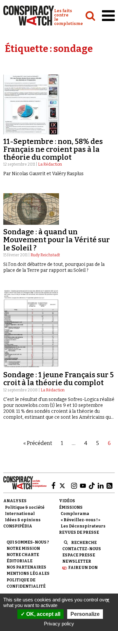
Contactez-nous (81, 549)
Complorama (75, 513)
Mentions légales (28, 573)
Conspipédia (17, 526)
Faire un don (83, 567)
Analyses (15, 501)
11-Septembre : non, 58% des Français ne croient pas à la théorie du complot (53, 149)
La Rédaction (50, 164)
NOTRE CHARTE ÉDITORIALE (23, 557)
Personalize (85, 614)
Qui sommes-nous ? (28, 542)
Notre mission (23, 548)
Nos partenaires (26, 567)
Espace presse (78, 555)
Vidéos (67, 501)
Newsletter (76, 561)
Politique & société (25, 507)
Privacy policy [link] (59, 623)
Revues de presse (79, 532)
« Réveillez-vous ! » (80, 520)
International (20, 513)
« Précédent (37, 443)
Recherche (84, 542)
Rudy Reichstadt (45, 255)
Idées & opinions (23, 520)
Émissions (71, 507)
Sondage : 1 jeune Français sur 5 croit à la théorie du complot (58, 378)
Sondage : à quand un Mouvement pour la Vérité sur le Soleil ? (56, 239)
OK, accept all (42, 614)
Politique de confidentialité (26, 583)
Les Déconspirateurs (83, 526)
